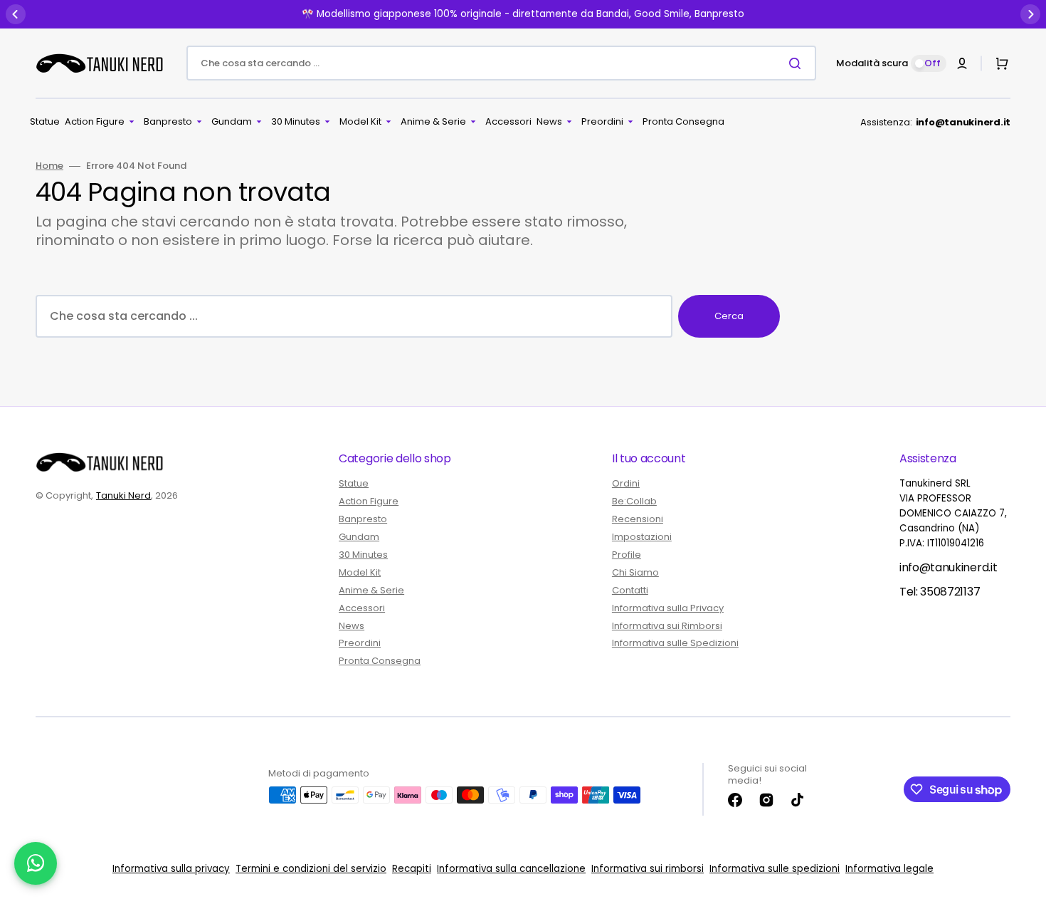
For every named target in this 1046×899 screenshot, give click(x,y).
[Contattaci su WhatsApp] (35, 863)
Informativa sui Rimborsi (667, 626)
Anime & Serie (371, 590)
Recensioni (637, 519)
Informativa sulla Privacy (668, 608)
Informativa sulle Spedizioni (675, 643)
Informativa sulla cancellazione (511, 868)
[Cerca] (797, 63)
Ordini (626, 484)
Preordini (360, 643)
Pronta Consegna (380, 660)
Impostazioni (642, 537)
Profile (626, 554)
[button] (962, 63)
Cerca (729, 316)
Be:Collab (634, 501)
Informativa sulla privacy (171, 868)
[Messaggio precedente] (16, 14)
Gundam (359, 537)
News (351, 626)
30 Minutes (363, 554)
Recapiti (411, 868)
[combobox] (501, 63)
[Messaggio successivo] (1030, 14)
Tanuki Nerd (123, 495)
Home (49, 166)
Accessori (362, 608)
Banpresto (363, 519)
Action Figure (368, 501)
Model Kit (360, 572)
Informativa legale (889, 868)
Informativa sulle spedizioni (774, 868)
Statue (354, 484)
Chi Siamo (635, 572)
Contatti (630, 590)
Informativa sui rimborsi (647, 868)
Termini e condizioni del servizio (311, 868)
